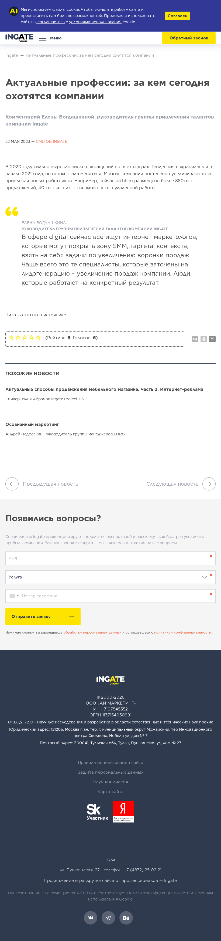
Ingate (170, 880)
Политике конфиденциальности (158, 893)
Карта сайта (111, 791)
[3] (24, 337)
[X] (212, 339)
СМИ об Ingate (51, 141)
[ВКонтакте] (195, 339)
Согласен (178, 15)
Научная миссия (110, 782)
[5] (38, 337)
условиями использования (95, 22)
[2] (18, 337)
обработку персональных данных (92, 632)
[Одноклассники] (204, 339)
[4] (31, 337)
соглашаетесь (50, 22)
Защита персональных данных (111, 772)
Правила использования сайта (110, 762)
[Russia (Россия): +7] (13, 596)
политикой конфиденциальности (182, 632)
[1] (11, 337)
